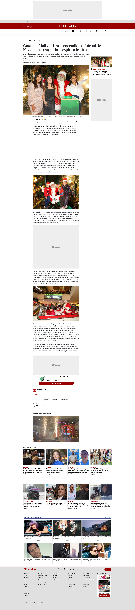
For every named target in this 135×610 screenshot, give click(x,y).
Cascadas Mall (64, 399)
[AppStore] (77, 569)
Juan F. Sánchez (29, 60)
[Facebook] (58, 569)
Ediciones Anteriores (104, 595)
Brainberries (38, 540)
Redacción (48, 474)
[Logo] (67, 26)
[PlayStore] (74, 569)
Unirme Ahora (58, 383)
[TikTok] (70, 569)
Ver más (35, 394)
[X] (61, 569)
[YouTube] (67, 569)
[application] (56, 429)
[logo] (30, 569)
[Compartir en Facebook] (37, 119)
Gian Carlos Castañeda (27, 476)
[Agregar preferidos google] (45, 119)
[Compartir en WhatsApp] (34, 119)
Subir (107, 569)
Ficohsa (46, 399)
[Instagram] (64, 569)
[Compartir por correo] (40, 119)
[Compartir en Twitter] (42, 119)
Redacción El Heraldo (72, 508)
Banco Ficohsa (54, 399)
